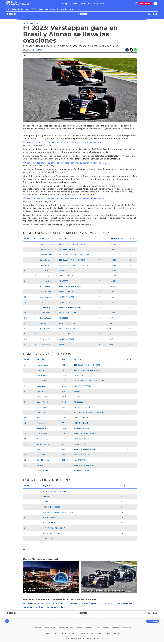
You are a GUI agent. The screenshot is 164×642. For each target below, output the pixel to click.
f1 (27, 55)
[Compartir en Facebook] (127, 50)
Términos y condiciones (66, 628)
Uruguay (107, 633)
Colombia (63, 633)
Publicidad (105, 628)
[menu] (156, 3)
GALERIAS (152, 13)
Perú (99, 633)
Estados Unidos (83, 633)
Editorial (15, 9)
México (93, 633)
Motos (117, 603)
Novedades (127, 603)
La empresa (37, 628)
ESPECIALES (82, 13)
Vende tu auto (145, 3)
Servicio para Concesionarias (121, 628)
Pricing (97, 628)
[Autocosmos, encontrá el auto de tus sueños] (17, 3)
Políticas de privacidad (84, 628)
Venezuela (116, 633)
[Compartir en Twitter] (131, 50)
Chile (55, 633)
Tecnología (27, 607)
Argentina (47, 633)
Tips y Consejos (51, 607)
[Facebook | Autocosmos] (7, 621)
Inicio (8, 9)
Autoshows (74, 603)
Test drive (39, 607)
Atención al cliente (49, 628)
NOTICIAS (11, 13)
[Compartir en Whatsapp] (135, 50)
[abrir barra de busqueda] (136, 3)
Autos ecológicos (60, 603)
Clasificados (85, 3)
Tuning (64, 607)
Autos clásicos (44, 603)
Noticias (74, 3)
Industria (94, 603)
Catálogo (64, 3)
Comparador (99, 3)
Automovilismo (30, 23)
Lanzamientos (106, 603)
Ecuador (72, 633)
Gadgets (84, 603)
